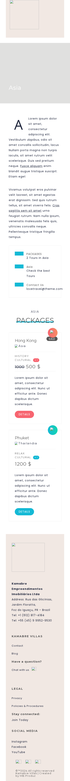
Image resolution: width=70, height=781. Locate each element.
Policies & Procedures (28, 706)
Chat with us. (21, 670)
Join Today (20, 720)
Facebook (19, 747)
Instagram (19, 742)
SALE (52, 339)
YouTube (18, 752)
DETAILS (24, 414)
